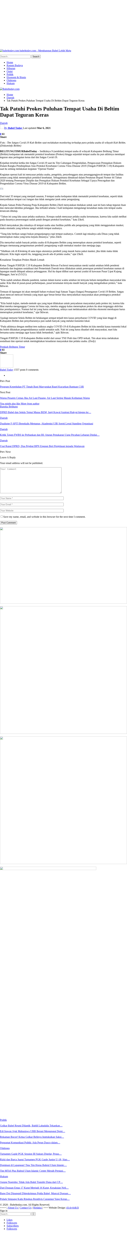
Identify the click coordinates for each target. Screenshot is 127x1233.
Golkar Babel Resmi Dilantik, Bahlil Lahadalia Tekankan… (31, 1125)
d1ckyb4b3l (72, 1207)
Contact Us (25, 1207)
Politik (10, 74)
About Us (13, 1207)
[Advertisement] (63, 23)
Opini (10, 71)
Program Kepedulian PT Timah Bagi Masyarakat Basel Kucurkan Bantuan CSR (42, 386)
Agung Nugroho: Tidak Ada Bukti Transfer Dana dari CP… (31, 1182)
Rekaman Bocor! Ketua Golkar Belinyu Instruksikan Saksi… (32, 1136)
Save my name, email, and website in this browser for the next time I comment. (44, 516)
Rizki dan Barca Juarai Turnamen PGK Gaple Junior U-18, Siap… (35, 1159)
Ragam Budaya (15, 65)
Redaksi (37, 1207)
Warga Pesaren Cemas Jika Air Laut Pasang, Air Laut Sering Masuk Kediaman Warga (45, 398)
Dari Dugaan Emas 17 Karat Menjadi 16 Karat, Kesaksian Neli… (34, 1187)
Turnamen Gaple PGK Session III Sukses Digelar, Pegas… (31, 1153)
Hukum (11, 83)
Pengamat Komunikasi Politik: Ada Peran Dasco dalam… (30, 1142)
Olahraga (11, 80)
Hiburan (11, 68)
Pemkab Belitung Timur (12, 346)
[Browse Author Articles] (6, 366)
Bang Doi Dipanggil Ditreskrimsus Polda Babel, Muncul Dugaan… (35, 1193)
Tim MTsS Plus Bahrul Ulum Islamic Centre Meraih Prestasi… (33, 1170)
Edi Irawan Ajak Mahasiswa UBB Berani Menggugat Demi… (32, 1131)
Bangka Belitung (9, 406)
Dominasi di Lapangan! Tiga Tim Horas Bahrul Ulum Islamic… (33, 1165)
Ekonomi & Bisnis (16, 77)
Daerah (4, 123)
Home (10, 62)
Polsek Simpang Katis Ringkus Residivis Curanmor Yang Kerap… (35, 1199)
